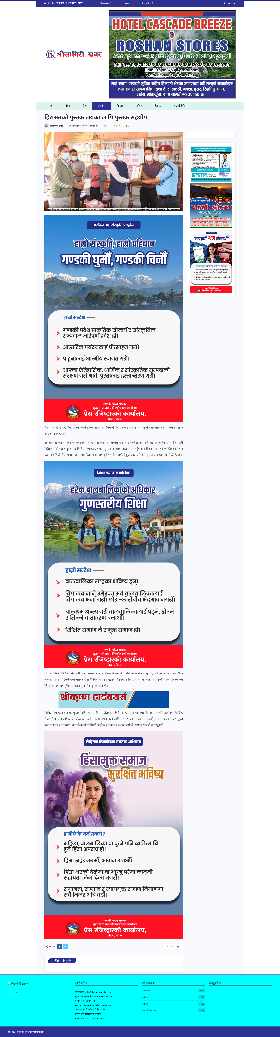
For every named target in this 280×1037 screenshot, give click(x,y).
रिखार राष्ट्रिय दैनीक (149, 3)
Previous (45, 172)
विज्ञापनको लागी (105, 3)
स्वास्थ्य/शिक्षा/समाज (150, 1010)
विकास (120, 106)
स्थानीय (101, 106)
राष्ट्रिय (67, 106)
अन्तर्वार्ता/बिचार (180, 106)
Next (182, 172)
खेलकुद (158, 106)
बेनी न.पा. (145, 997)
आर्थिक (138, 106)
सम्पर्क (126, 3)
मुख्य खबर (146, 990)
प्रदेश (84, 106)
